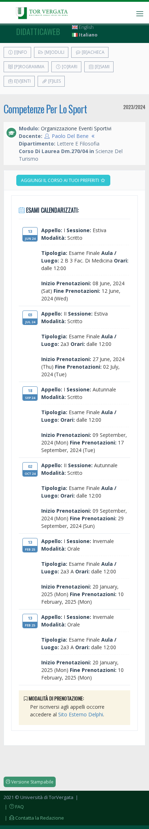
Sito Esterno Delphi (80, 714)
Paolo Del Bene (70, 136)
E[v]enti (22, 81)
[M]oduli (53, 52)
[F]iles (54, 81)
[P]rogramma (28, 67)
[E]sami (102, 67)
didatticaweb (38, 31)
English (86, 27)
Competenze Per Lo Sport (45, 108)
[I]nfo (20, 52)
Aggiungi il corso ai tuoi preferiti (60, 180)
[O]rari (69, 67)
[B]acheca (93, 52)
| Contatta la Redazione (34, 818)
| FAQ (14, 806)
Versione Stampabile (32, 782)
